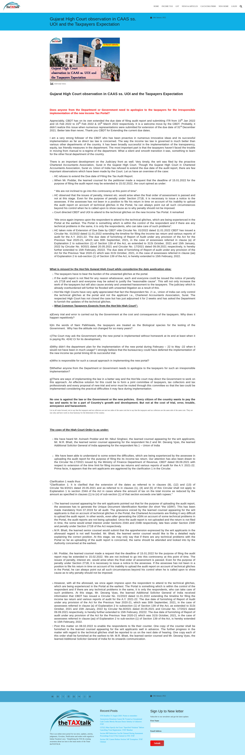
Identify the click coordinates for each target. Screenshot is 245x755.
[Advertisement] (160, 60)
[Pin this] (74, 696)
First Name (154, 721)
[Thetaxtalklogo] (12, 6)
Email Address (155, 731)
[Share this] (57, 696)
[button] (174, 6)
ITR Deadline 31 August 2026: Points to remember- (119, 716)
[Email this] (52, 696)
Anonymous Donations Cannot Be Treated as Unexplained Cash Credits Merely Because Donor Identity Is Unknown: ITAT (121, 721)
